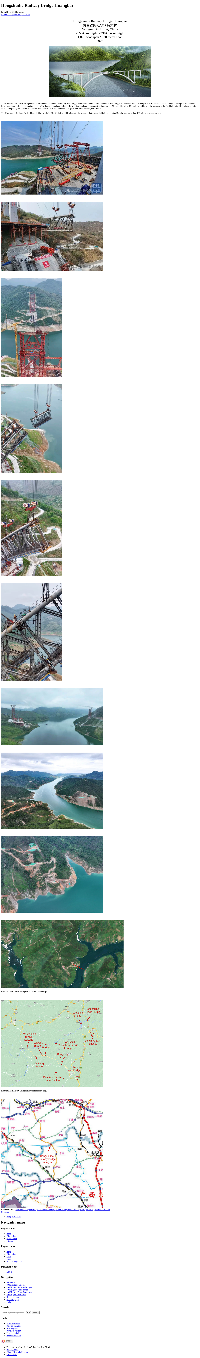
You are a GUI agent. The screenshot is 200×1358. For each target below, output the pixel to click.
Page (9, 1233)
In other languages (14, 1261)
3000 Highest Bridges (16, 1285)
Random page (13, 1299)
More (9, 1256)
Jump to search (23, 14)
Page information (14, 1335)
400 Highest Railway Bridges (19, 1287)
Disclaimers (12, 1354)
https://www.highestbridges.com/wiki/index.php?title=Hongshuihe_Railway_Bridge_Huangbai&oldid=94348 (63, 1209)
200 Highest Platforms (16, 1294)
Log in (9, 1272)
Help (9, 1302)
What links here (13, 1323)
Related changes (14, 1326)
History (10, 1241)
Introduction (12, 1282)
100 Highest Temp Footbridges (20, 1292)
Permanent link (13, 1333)
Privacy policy (13, 1349)
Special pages (12, 1328)
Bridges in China (14, 1217)
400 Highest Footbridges (17, 1290)
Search (5, 1307)
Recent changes (13, 1297)
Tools (9, 1259)
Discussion (11, 1236)
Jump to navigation (9, 14)
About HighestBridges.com (18, 1352)
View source (12, 1238)
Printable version (14, 1331)
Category (5, 1212)
